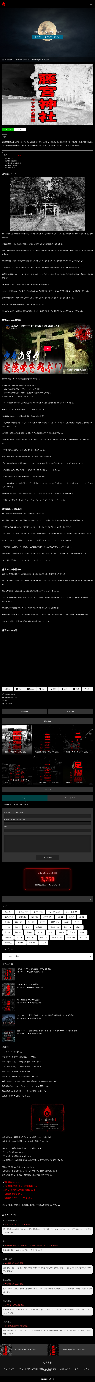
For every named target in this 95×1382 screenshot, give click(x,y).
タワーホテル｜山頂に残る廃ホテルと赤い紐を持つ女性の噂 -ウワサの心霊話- (45, 1015)
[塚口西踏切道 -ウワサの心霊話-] (8, 1005)
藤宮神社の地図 (10, 167)
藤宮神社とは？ (10, 158)
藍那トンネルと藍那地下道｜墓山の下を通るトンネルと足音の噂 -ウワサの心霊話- (47, 1031)
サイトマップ (9, 1369)
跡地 (71, 937)
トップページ (7, 1052)
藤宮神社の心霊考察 (11, 165)
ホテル (38, 912)
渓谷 (61, 932)
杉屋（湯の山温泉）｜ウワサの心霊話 (16, 1062)
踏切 (83, 937)
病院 (8, 937)
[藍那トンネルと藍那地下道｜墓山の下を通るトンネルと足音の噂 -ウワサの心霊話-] (8, 1036)
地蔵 (60, 917)
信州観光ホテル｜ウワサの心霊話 (14, 1076)
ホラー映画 (71, 912)
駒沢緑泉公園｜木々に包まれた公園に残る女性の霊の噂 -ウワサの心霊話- (31, 1245)
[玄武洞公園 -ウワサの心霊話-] (8, 989)
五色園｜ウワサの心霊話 (11, 1096)
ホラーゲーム (54, 912)
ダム (8, 912)
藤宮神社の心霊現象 (11, 161)
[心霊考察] (3, 4)
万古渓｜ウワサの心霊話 (14, 1284)
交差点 (9, 917)
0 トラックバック (70, 798)
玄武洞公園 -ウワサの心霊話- (27, 984)
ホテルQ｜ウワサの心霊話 (14, 1305)
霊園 (32, 942)
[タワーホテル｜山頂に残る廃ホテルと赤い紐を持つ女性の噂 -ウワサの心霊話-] (8, 1020)
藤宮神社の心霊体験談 (14, 163)
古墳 (34, 917)
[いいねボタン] (4, 136)
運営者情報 (47, 1371)
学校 (31, 922)
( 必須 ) (14, 812)
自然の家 (57, 937)
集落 (20, 942)
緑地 (43, 937)
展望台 (55, 922)
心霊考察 (12, 694)
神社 (6, 700)
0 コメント (25, 798)
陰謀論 (8, 942)
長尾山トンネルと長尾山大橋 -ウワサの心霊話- (34, 969)
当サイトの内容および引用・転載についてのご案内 (37, 1369)
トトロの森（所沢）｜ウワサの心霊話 (16, 1067)
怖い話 (55, 927)
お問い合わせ (65, 1369)
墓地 (18, 922)
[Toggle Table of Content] (18, 156)
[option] (24, 1349)
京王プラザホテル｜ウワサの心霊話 (18, 1224)
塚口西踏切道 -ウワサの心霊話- (28, 1000)
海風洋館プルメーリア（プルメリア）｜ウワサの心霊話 (22, 1086)
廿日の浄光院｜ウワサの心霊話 (16, 1326)
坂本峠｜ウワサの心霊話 (14, 1263)
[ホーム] (3, 59)
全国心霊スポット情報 (10, 1071)
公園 (22, 917)
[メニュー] (91, 4)
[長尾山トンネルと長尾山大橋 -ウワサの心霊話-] (8, 974)
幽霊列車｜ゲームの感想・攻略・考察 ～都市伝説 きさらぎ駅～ (25, 1081)
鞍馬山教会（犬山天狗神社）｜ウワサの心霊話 (19, 1091)
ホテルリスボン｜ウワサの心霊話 (14, 1057)
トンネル (23, 912)
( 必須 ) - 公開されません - (15, 819)
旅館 (67, 927)
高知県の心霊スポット (54, 37)
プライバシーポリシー (83, 1369)
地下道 (47, 917)
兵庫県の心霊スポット (36, 972)
